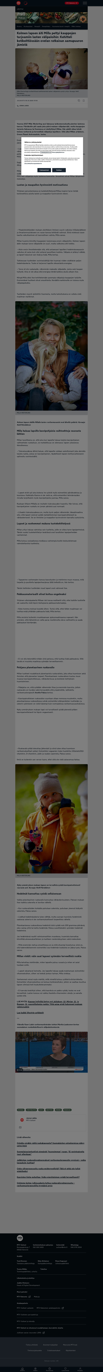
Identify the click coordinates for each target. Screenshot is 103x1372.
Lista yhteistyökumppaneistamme (33, 163)
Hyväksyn (59, 170)
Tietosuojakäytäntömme (58, 152)
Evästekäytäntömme (46, 152)
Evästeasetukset (44, 170)
